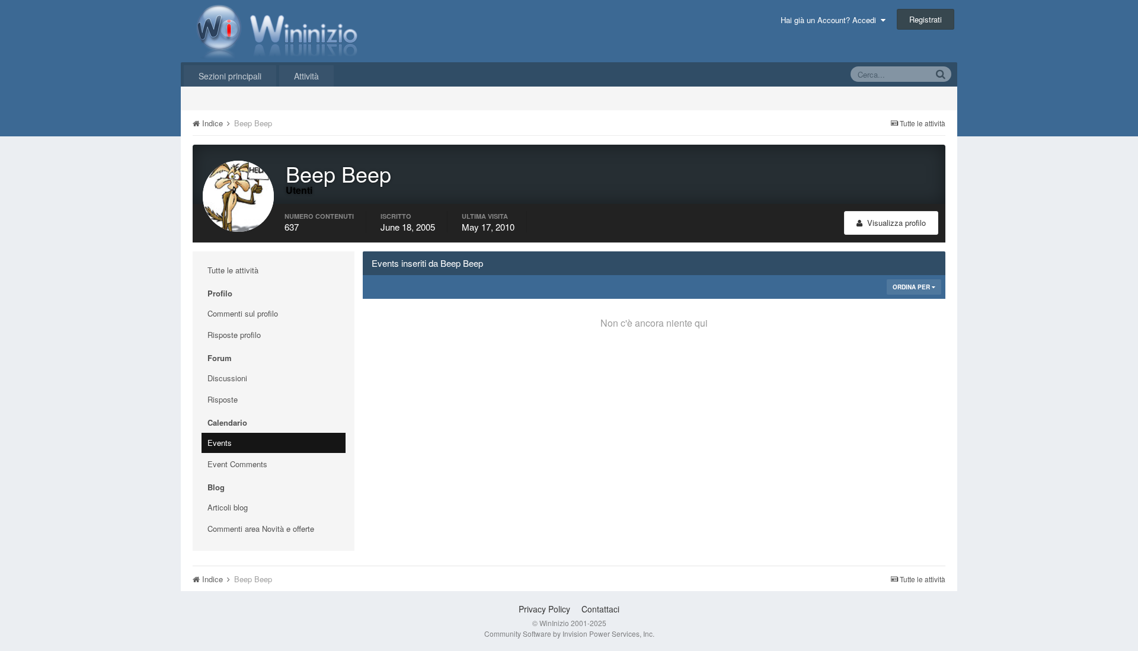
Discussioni (227, 378)
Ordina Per (912, 287)
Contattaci (600, 609)
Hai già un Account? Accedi (831, 19)
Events (219, 442)
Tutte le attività (232, 270)
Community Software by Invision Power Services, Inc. (569, 633)
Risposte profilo (234, 334)
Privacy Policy (544, 609)
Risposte (222, 399)
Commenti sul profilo (242, 313)
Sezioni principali (230, 76)
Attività (306, 76)
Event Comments (237, 464)
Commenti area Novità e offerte (260, 528)
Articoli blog (227, 507)
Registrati (925, 19)
